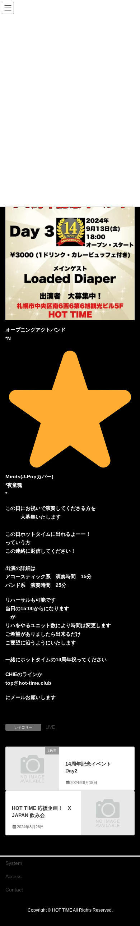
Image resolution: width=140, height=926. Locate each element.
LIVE (50, 727)
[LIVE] (32, 763)
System (13, 863)
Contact (14, 890)
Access (13, 876)
